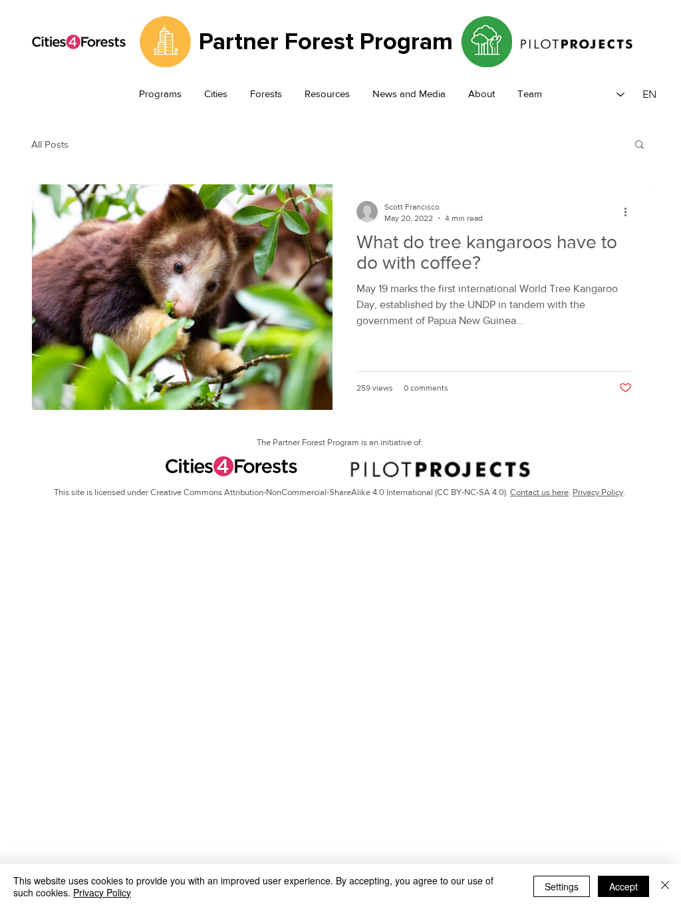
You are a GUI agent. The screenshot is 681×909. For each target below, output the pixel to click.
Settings (562, 886)
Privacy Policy (598, 492)
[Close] (665, 886)
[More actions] (630, 212)
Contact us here (539, 492)
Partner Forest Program (326, 42)
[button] (160, 94)
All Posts (49, 144)
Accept (623, 886)
